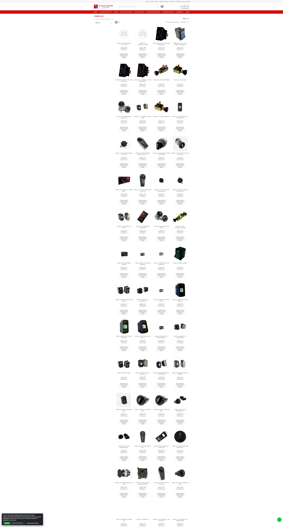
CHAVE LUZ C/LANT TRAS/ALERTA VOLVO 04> (142, 190)
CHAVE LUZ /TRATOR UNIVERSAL (161, 80)
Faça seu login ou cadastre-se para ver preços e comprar (124, 55)
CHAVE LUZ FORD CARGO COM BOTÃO (161, 227)
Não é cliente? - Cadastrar (168, 1)
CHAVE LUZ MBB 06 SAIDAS (180, 263)
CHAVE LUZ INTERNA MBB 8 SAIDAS (124, 263)
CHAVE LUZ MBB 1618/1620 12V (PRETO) (180, 300)
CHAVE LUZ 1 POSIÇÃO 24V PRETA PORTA (142, 117)
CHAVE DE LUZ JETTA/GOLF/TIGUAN (142, 44)
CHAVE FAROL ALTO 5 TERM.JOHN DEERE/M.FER (161, 44)
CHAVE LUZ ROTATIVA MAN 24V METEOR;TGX (180, 447)
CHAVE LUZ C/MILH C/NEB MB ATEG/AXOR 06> (161, 190)
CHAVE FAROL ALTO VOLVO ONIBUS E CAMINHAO (180, 44)
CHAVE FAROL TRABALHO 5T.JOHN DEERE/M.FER (142, 80)
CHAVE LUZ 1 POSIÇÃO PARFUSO (161, 116)
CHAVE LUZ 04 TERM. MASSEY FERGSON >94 (123, 117)
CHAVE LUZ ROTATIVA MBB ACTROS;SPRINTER (142, 483)
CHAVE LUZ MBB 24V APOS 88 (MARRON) (161, 263)
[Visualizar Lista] (118, 22)
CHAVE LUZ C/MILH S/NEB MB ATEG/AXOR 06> (180, 190)
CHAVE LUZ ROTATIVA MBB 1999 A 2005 (124, 483)
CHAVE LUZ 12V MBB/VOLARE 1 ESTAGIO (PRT (180, 117)
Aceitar (7, 523)
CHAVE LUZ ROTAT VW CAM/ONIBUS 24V (124, 447)
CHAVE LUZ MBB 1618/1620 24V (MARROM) (124, 337)
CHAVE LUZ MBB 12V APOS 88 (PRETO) (161, 300)
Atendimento (185, 8)
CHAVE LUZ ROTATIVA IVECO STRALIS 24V (161, 447)
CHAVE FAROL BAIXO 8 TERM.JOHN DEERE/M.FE (124, 80)
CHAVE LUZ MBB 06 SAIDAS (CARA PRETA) (124, 300)
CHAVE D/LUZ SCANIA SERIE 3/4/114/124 (124, 44)
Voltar (187, 18)
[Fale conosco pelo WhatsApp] (279, 519)
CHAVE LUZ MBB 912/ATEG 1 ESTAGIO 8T (142, 373)
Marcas (97, 22)
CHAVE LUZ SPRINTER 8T (142, 519)
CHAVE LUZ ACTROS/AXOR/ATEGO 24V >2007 (124, 154)
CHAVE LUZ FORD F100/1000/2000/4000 (180, 227)
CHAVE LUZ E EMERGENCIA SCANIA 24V (142, 227)
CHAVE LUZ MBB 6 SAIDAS (124, 373)
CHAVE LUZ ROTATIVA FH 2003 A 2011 (142, 447)
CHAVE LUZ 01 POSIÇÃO (180, 80)
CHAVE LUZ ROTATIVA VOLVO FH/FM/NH (161, 483)
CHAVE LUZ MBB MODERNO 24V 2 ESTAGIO (180, 373)
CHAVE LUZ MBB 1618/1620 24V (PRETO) (143, 337)
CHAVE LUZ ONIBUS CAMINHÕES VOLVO (124, 410)
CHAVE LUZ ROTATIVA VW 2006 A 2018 (180, 483)
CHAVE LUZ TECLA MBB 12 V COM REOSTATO (161, 520)
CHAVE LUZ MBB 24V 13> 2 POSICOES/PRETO (161, 337)
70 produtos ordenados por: (173, 22)
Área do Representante (184, 1)
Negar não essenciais (17, 523)
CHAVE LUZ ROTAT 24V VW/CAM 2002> (161, 410)
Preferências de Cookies (33, 523)
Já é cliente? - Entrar (152, 1)
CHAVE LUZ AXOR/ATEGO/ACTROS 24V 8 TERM (161, 154)
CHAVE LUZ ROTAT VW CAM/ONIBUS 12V (180, 410)
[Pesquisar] (157, 6)
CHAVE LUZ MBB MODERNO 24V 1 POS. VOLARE (161, 373)
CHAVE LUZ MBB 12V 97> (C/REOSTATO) (142, 300)
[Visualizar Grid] (116, 22)
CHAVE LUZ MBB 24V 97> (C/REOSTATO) (180, 337)
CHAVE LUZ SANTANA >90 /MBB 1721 (124, 520)
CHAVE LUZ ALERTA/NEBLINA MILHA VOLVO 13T (142, 154)
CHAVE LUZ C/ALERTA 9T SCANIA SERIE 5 (123, 190)
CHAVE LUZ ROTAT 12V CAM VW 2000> (142, 410)
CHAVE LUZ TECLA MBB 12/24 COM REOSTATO (180, 520)
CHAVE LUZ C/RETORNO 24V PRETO (124, 227)
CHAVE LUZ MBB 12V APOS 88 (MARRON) (142, 263)
